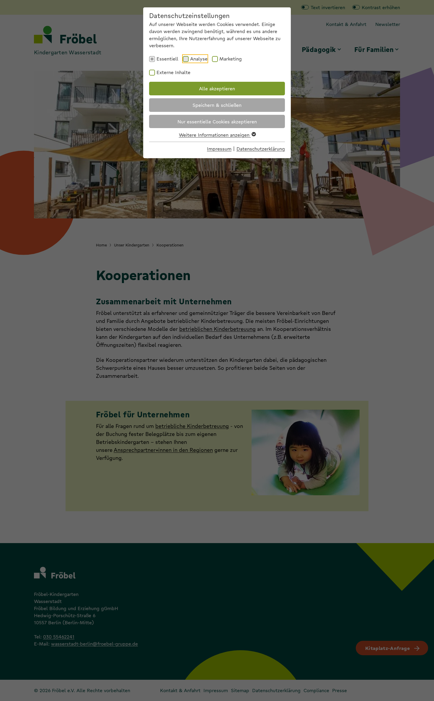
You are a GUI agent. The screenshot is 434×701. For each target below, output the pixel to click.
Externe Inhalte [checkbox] (173, 72)
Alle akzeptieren (217, 88)
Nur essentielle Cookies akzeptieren (217, 121)
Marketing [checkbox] (230, 58)
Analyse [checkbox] (199, 58)
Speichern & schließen (217, 105)
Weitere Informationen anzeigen (215, 135)
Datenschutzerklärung (260, 149)
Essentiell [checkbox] (167, 58)
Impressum (219, 149)
